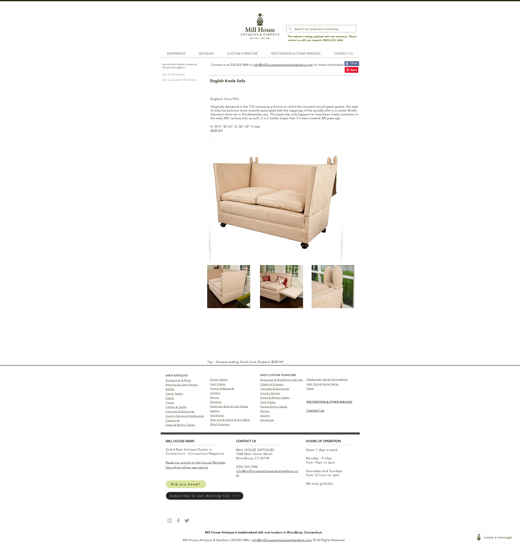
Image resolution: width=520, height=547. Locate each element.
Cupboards (173, 420)
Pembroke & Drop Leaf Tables (229, 406)
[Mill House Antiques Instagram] (170, 521)
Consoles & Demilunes (180, 411)
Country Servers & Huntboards (185, 415)
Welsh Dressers (220, 424)
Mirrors (214, 397)
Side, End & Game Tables (323, 384)
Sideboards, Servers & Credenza (327, 379)
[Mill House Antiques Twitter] (187, 521)
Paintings (216, 401)
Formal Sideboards (222, 388)
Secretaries (217, 415)
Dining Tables (219, 379)
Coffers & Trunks (176, 406)
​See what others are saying (187, 467)
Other (310, 388)
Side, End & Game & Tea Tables (230, 419)
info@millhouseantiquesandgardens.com (283, 65)
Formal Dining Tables (273, 406)
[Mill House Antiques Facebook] (178, 521)
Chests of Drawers (272, 384)
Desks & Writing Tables (180, 424)
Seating (215, 410)
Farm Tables (217, 384)
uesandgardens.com (296, 540)
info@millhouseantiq (267, 540)
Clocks (170, 402)
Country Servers (270, 393)
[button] (204, 496)
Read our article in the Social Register (196, 462)
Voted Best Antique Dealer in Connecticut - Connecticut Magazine (195, 451)
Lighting (215, 392)
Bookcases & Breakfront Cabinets (281, 379)
